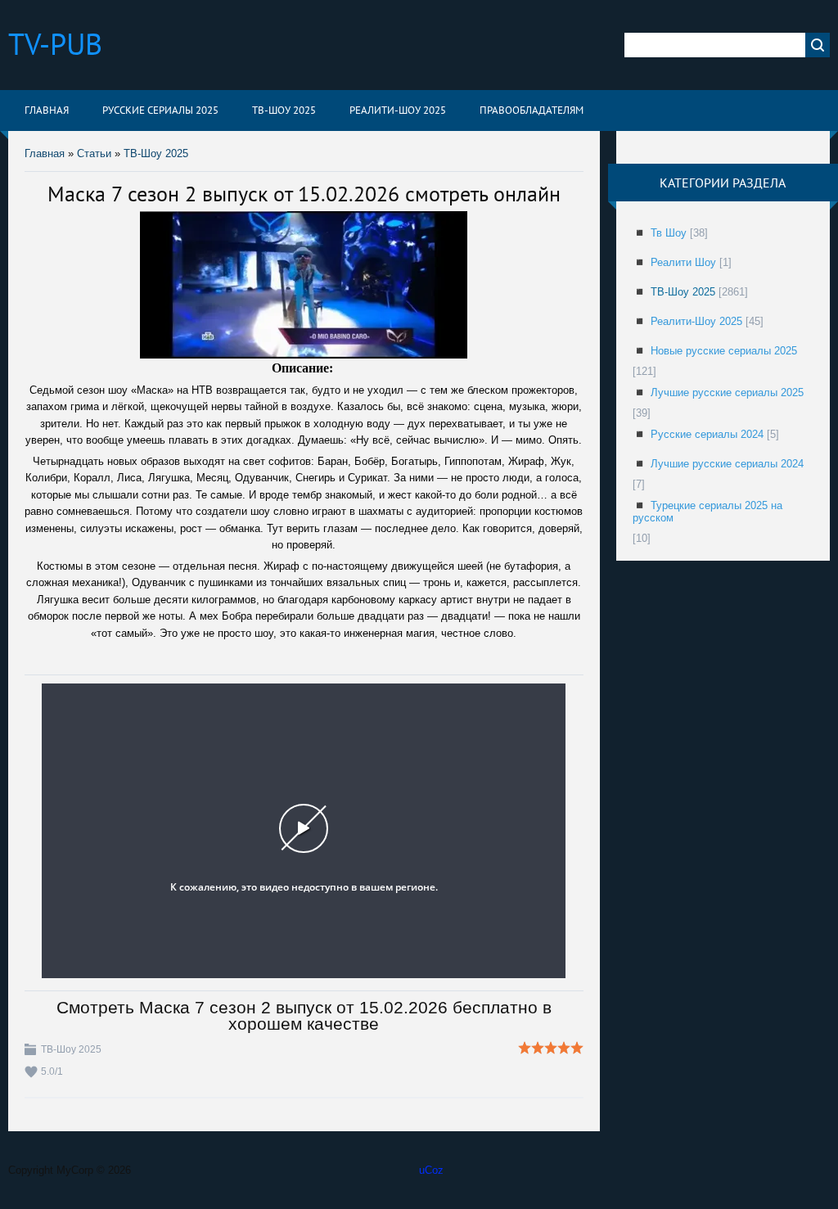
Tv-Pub (55, 44)
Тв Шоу (669, 233)
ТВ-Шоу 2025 (156, 153)
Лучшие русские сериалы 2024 (727, 464)
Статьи (94, 153)
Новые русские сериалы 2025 (724, 351)
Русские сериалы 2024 (707, 434)
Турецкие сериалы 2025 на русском (707, 511)
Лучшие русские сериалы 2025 (727, 392)
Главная (45, 153)
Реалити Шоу (683, 262)
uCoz (431, 1170)
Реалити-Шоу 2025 (696, 321)
